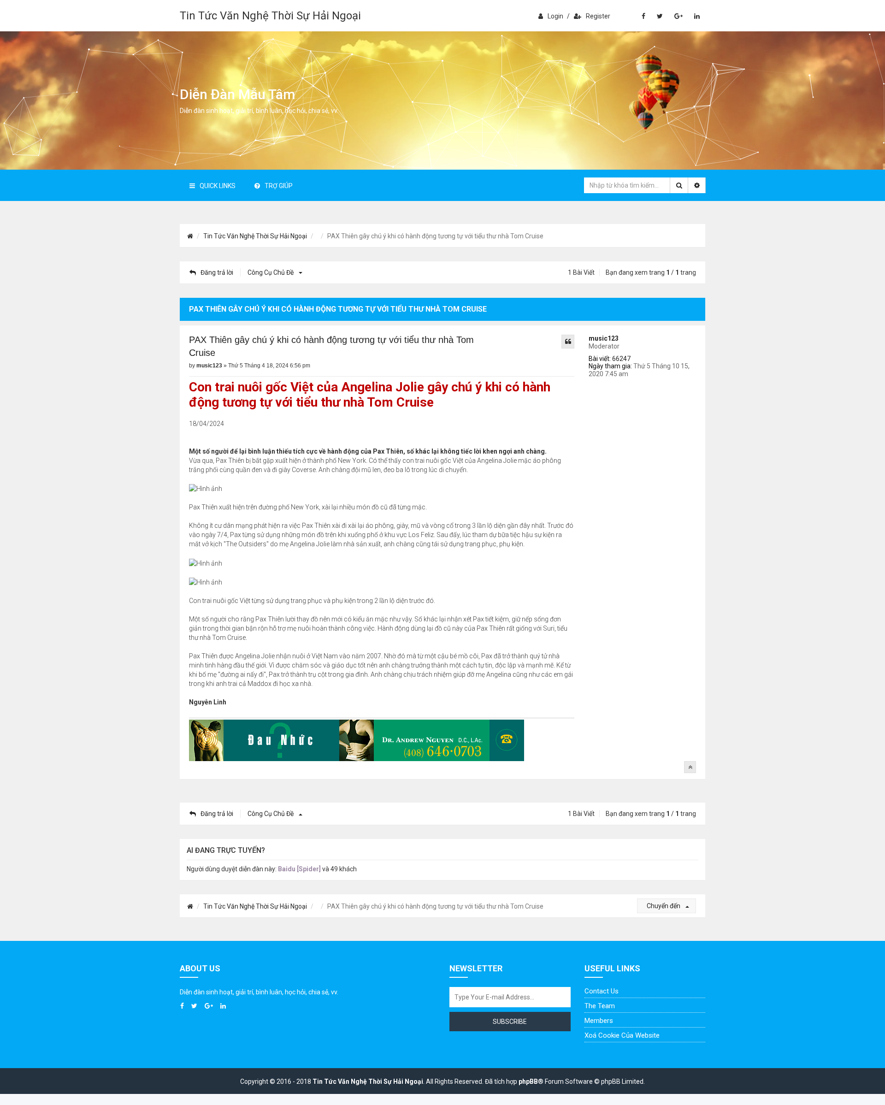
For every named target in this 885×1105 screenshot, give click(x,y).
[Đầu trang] (690, 767)
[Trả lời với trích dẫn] (567, 342)
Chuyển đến (664, 906)
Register (598, 16)
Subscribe (510, 1021)
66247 (621, 358)
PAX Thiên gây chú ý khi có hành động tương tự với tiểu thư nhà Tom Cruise (331, 346)
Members (598, 1020)
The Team (599, 1006)
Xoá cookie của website (622, 1035)
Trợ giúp (279, 185)
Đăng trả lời (217, 272)
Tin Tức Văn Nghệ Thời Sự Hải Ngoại (270, 15)
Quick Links (218, 185)
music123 (604, 338)
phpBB (528, 1081)
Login (555, 16)
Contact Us (601, 991)
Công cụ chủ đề (271, 272)
